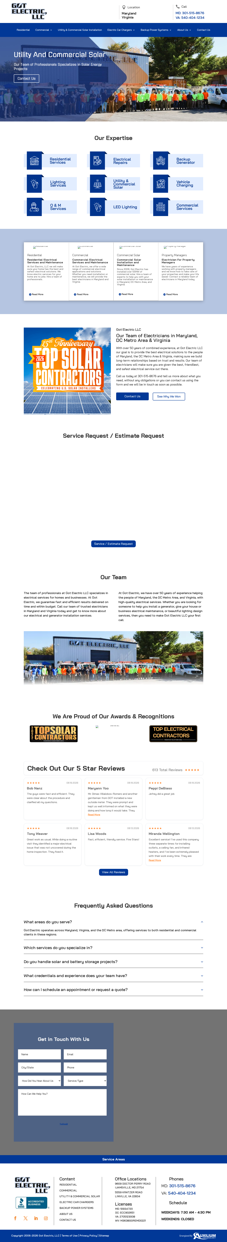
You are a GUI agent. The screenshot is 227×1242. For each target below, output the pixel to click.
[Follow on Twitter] (26, 1218)
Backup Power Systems (76, 1208)
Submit (64, 1124)
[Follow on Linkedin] (36, 1218)
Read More (37, 294)
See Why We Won (169, 396)
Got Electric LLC (191, 348)
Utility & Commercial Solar (79, 1196)
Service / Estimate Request (113, 544)
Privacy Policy (88, 1235)
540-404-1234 (192, 17)
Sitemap (104, 1235)
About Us (65, 1214)
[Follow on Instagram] (46, 1218)
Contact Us (203, 30)
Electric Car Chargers (120, 30)
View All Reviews (113, 872)
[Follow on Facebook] (15, 1218)
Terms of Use (69, 1235)
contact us (178, 380)
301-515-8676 (193, 13)
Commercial (42, 30)
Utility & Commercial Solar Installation (80, 30)
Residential (23, 30)
